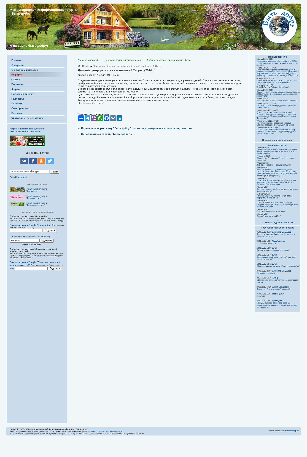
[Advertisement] (31, 343)
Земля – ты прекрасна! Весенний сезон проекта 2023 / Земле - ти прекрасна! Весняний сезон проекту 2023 (278, 94)
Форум (15, 89)
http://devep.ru (292, 431)
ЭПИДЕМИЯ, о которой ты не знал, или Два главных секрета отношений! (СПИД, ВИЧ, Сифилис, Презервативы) (276, 182)
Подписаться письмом (31, 244)
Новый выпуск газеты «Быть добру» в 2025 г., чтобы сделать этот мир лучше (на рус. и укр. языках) (277, 63)
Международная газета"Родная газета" (36, 197)
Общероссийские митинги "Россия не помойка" (278, 266)
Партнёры (17, 98)
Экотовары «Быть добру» (27, 117)
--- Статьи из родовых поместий (277, 221)
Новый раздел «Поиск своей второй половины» (278, 101)
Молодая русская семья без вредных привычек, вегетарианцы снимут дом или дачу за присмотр (278, 305)
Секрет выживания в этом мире (271, 211)
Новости (16, 74)
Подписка (17, 84)
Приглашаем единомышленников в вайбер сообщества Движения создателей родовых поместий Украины (276, 132)
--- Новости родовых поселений (277, 138)
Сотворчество (20, 108)
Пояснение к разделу (266, 273)
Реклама (16, 113)
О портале (17, 65)
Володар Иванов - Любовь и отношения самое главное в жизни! (277, 190)
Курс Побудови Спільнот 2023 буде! (273, 87)
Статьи (15, 79)
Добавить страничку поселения (122, 60)
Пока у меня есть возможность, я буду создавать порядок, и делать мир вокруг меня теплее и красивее (277, 204)
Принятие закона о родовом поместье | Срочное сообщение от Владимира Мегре (275, 124)
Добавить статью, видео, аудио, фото (169, 60)
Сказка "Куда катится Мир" (269, 216)
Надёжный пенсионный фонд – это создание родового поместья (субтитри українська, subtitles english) (277, 151)
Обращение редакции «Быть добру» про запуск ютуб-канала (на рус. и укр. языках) (278, 81)
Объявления (99, 66)
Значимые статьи (277, 145)
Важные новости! (277, 57)
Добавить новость (88, 60)
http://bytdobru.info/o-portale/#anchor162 (105, 431)
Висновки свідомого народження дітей (274, 165)
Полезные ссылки (22, 93)
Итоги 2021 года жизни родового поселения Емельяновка (276, 106)
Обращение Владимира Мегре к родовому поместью (276, 159)
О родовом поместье (24, 69)
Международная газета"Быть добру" (36, 190)
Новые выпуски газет (266, 243)
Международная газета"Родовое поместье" (36, 204)
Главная (16, 60)
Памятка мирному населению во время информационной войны (274, 197)
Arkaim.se (261, 296)
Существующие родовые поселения (273, 250)
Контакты (17, 103)
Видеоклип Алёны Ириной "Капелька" (273, 289)
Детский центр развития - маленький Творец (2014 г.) (134, 66)
